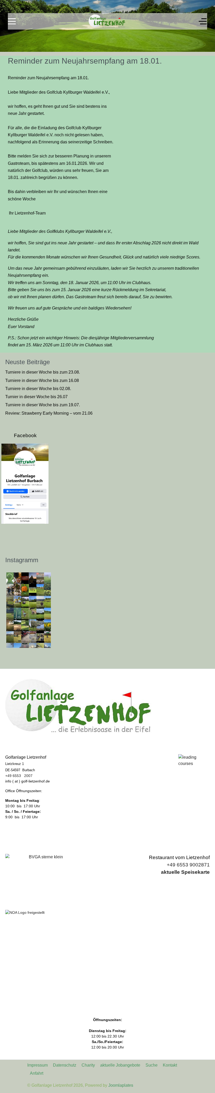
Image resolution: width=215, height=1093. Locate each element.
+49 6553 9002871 (188, 864)
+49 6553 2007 (19, 776)
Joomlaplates (120, 1085)
